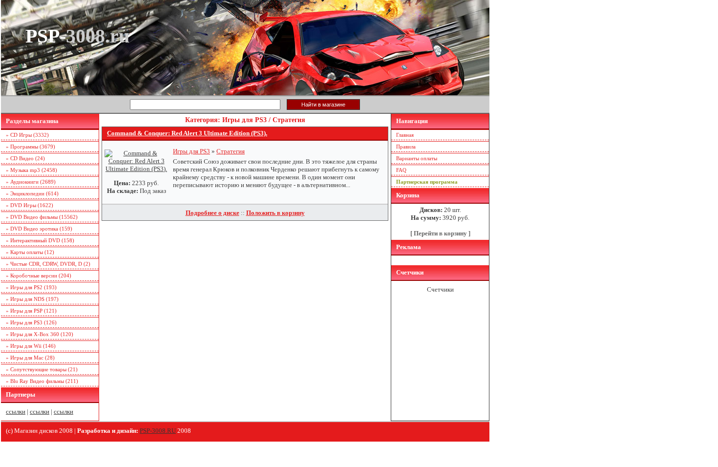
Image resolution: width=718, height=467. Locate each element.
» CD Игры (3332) (27, 135)
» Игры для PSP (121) (31, 311)
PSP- (77, 36)
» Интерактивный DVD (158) (40, 240)
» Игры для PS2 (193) (31, 287)
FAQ (401, 170)
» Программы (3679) (30, 146)
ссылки (15, 411)
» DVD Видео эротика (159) (39, 229)
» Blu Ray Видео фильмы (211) (42, 381)
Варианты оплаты (416, 158)
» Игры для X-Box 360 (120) (39, 334)
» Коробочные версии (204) (38, 275)
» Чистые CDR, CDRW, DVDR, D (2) (48, 264)
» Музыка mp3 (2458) (31, 170)
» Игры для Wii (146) (31, 346)
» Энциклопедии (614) (32, 193)
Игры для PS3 (191, 151)
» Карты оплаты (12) (30, 252)
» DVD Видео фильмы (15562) (42, 217)
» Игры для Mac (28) (30, 358)
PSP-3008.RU (158, 430)
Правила (406, 146)
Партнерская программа (427, 182)
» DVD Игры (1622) (29, 205)
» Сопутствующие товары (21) (42, 369)
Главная (405, 135)
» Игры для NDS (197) (32, 299)
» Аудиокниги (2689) (31, 182)
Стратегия (230, 151)
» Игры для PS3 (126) (31, 322)
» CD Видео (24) (25, 158)
